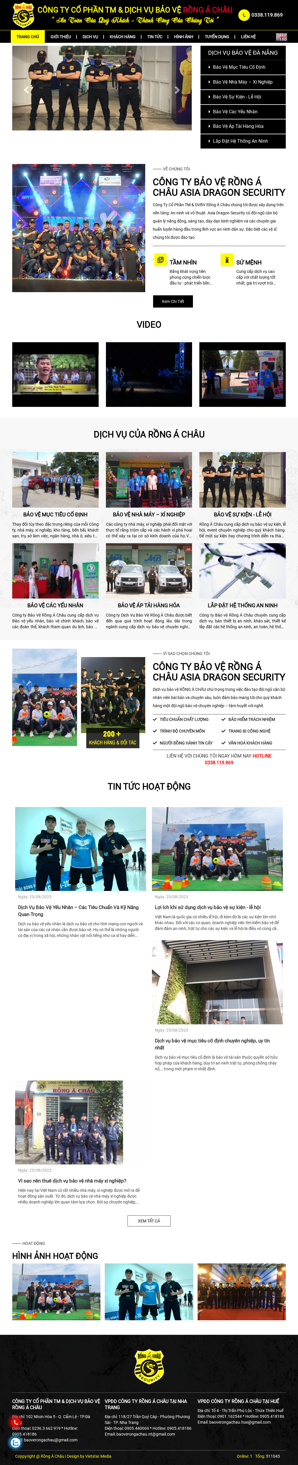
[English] (281, 36)
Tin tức (154, 36)
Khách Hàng (123, 36)
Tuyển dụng (217, 36)
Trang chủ (28, 36)
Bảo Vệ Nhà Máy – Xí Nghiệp (242, 82)
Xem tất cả (149, 1221)
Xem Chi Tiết (173, 301)
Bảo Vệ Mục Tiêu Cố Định (238, 67)
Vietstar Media (98, 1456)
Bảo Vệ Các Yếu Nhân (235, 111)
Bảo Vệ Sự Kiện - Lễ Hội (236, 97)
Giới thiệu (61, 36)
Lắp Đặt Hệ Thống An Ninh (240, 141)
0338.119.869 (267, 15)
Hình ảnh (183, 36)
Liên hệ (248, 36)
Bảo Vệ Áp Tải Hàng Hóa (238, 126)
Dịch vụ (90, 36)
